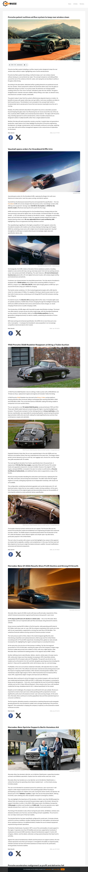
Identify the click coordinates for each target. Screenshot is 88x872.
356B (18, 397)
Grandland (11, 204)
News (69, 4)
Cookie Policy (48, 869)
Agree (62, 869)
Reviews (82, 4)
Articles (75, 4)
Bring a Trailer (41, 397)
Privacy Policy (57, 869)
